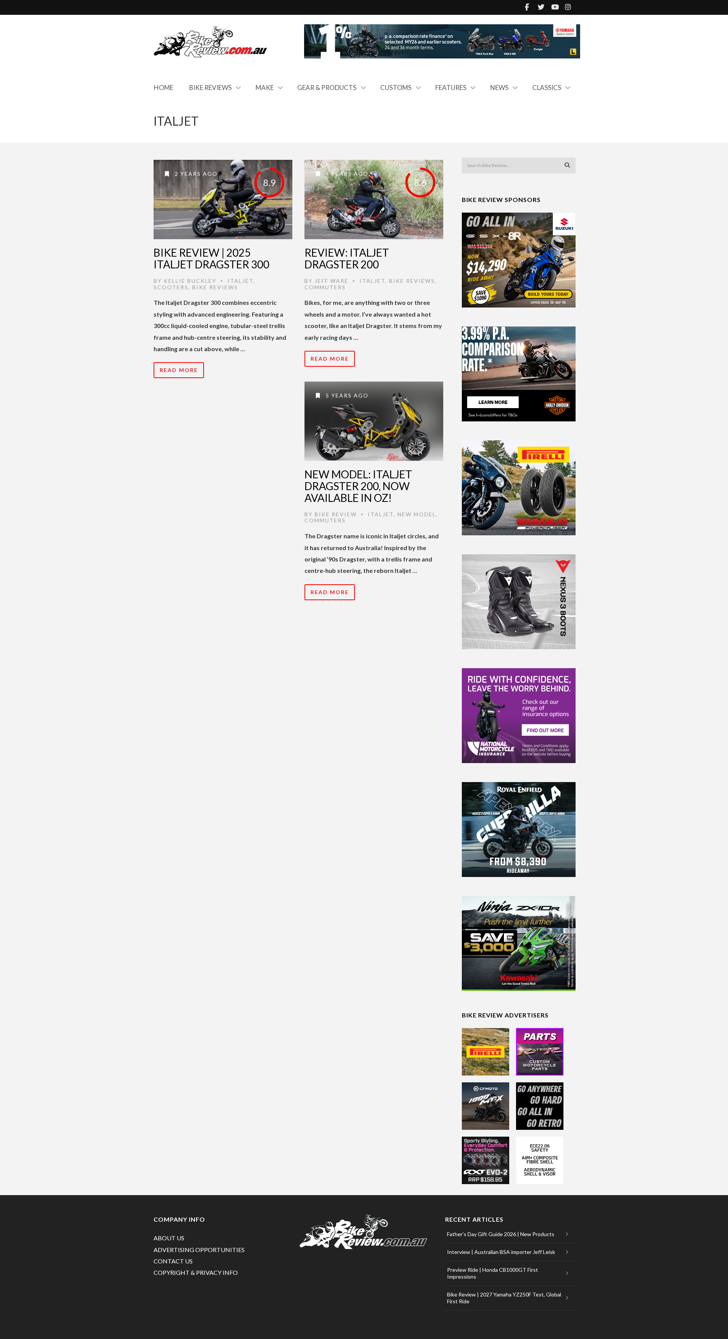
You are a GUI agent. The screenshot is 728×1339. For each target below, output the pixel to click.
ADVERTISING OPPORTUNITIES (199, 1249)
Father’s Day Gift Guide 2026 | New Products (500, 1234)
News (499, 87)
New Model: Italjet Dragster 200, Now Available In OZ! (358, 486)
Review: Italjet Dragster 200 (346, 258)
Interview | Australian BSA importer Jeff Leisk (501, 1252)
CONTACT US (173, 1261)
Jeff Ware (331, 281)
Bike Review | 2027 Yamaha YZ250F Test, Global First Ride (504, 1297)
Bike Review (336, 514)
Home (163, 87)
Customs (395, 87)
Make (265, 87)
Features (450, 87)
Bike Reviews (210, 87)
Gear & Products (326, 87)
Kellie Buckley (190, 281)
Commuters (325, 287)
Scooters (171, 287)
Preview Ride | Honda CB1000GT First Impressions (492, 1273)
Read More (179, 370)
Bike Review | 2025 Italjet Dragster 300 (211, 258)
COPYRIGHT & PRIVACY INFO (196, 1272)
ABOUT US (169, 1237)
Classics (546, 87)
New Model (416, 514)
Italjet (240, 281)
